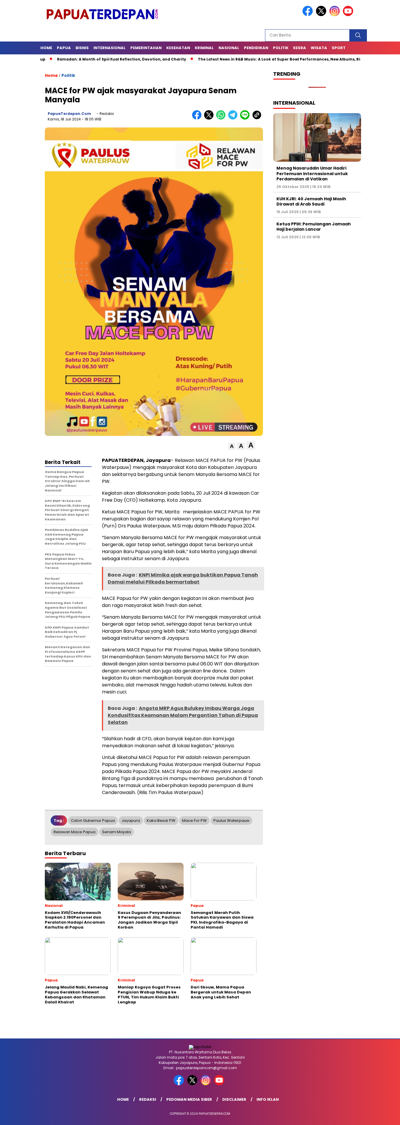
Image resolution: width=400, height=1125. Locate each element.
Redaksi (147, 1099)
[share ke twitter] (210, 118)
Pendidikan (256, 48)
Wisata (319, 48)
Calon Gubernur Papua (93, 820)
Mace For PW (194, 820)
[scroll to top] (383, 1116)
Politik (280, 48)
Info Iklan (268, 1099)
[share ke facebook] (198, 118)
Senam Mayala (116, 832)
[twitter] (322, 15)
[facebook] (308, 15)
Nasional (228, 48)
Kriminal (204, 48)
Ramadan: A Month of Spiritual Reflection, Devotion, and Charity (92, 59)
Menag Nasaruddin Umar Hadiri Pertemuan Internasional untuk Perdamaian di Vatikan (312, 173)
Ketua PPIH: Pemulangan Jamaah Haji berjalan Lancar (313, 226)
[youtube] (349, 15)
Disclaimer (234, 1099)
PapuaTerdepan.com (69, 113)
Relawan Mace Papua (74, 832)
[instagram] (335, 15)
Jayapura (131, 820)
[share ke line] (246, 118)
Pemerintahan (146, 48)
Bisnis (82, 48)
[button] (231, 446)
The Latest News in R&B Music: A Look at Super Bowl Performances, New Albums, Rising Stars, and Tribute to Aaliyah (282, 59)
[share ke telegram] (234, 118)
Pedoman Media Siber (189, 1099)
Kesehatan (178, 48)
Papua (64, 48)
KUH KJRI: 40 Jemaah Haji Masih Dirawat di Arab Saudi (311, 201)
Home (46, 48)
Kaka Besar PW (161, 820)
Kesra (299, 48)
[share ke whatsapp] (222, 118)
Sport (339, 48)
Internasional (109, 48)
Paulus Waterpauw (231, 820)
